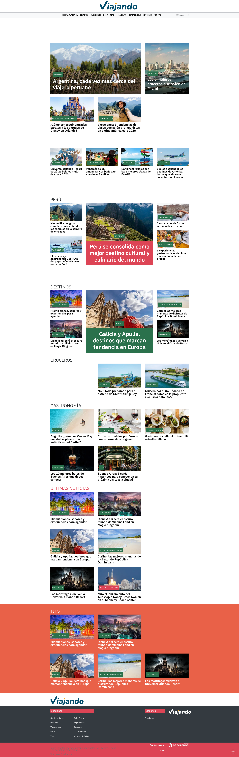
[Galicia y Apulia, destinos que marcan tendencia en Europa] (119, 309)
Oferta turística (70, 15)
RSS (162, 750)
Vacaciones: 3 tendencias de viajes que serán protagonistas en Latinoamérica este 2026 (119, 128)
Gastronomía (80, 731)
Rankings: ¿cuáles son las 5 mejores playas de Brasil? (136, 171)
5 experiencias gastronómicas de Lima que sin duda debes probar (171, 254)
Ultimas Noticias (81, 736)
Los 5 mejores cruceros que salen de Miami (167, 84)
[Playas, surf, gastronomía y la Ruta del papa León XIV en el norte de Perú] (66, 244)
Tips (112, 15)
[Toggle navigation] (49, 15)
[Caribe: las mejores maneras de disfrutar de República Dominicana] (173, 299)
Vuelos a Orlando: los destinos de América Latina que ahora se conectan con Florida (170, 173)
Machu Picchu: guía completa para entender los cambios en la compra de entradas (66, 227)
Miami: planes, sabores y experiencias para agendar (66, 313)
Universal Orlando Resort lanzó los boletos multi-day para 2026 (66, 171)
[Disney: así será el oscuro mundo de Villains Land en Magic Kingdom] (66, 329)
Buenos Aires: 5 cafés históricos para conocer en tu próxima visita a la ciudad (118, 477)
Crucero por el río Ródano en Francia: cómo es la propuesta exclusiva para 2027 (165, 394)
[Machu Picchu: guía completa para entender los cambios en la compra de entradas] (66, 212)
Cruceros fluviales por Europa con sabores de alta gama (118, 437)
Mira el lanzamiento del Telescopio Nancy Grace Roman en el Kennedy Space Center (119, 597)
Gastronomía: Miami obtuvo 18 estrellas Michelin (166, 437)
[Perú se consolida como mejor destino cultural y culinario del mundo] (119, 222)
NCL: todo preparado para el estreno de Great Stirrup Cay (117, 392)
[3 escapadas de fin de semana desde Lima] (173, 212)
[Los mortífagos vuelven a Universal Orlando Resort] (173, 329)
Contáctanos (157, 745)
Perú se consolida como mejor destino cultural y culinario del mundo (119, 253)
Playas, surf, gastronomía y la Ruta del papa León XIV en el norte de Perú (65, 260)
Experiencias (135, 15)
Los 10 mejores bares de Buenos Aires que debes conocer (67, 477)
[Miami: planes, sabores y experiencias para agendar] (66, 299)
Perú (105, 15)
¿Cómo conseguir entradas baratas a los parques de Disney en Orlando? (68, 128)
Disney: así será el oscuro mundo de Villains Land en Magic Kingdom (66, 343)
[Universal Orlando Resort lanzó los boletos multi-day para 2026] (66, 157)
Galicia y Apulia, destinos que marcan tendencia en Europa (119, 340)
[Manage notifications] (233, 752)
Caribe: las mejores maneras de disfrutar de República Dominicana (172, 313)
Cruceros (147, 15)
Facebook (149, 718)
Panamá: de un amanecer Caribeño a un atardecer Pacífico (101, 171)
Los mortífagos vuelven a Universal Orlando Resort (172, 342)
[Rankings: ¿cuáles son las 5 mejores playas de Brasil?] (137, 157)
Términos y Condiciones (61, 754)
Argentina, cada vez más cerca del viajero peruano (94, 84)
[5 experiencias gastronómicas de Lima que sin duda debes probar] (173, 239)
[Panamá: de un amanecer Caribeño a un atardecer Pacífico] (102, 157)
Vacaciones (96, 15)
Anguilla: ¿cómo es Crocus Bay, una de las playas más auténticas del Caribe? (71, 439)
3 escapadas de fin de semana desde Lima (170, 224)
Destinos (84, 15)
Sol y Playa (121, 15)
